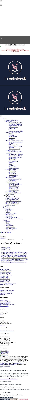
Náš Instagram (9, 225)
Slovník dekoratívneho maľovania (14, 218)
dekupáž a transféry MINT (6, 284)
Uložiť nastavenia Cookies (6, 397)
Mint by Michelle (10, 177)
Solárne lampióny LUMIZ (15, 151)
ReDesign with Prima (11, 181)
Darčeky (11, 162)
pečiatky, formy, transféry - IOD (8, 283)
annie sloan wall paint (5, 273)
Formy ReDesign (13, 187)
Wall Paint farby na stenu (12, 199)
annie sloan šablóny (5, 279)
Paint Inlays (12, 138)
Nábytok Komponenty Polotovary (14, 140)
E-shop (5, 118)
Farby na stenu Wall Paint (15, 124)
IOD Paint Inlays (13, 175)
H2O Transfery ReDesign (15, 184)
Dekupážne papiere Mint (15, 179)
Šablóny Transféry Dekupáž (13, 132)
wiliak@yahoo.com (19, 363)
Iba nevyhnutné (14, 399)
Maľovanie (9, 121)
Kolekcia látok (12, 166)
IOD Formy (12, 172)
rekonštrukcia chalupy (5, 301)
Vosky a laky (12, 128)
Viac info (8, 44)
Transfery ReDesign (14, 183)
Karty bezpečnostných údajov (13, 192)
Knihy (10, 164)
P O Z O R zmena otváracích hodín (15, 49)
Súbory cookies (10, 194)
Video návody (9, 209)
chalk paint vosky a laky (6, 274)
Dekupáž (11, 139)
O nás (7, 223)
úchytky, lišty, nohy (4, 281)
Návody (8, 212)
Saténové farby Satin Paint (15, 125)
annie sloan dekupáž (5, 280)
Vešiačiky (11, 147)
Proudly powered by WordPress (7, 364)
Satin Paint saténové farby (12, 198)
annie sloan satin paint (5, 272)
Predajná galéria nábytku (12, 120)
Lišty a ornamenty (13, 144)
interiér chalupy (4, 300)
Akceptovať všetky (5, 399)
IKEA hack (9, 216)
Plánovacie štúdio (10, 205)
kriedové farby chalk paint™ (7, 290)
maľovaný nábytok (4, 269)
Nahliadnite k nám (10, 227)
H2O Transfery (13, 136)
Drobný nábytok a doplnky (15, 142)
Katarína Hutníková (5, 363)
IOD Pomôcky (12, 176)
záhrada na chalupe (4, 303)
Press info (8, 224)
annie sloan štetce (4, 276)
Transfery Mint (12, 180)
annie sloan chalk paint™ (6, 270)
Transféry (11, 135)
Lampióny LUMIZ (10, 150)
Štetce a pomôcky (13, 161)
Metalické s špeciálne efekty (16, 131)
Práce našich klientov (11, 213)
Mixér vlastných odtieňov (12, 203)
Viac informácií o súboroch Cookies (8, 379)
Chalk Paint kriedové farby (12, 197)
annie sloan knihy (4, 277)
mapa (1, 314)
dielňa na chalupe (4, 306)
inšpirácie (2, 294)
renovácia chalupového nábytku (7, 304)
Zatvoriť (13, 44)
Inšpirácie (8, 210)
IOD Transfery (12, 173)
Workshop (5, 206)
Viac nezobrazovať (20, 44)
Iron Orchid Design (11, 169)
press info (2, 324)
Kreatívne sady (13, 158)
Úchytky (11, 143)
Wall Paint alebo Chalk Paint (13, 202)
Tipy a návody (6, 207)
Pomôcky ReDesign (14, 190)
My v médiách (9, 214)
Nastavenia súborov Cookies (7, 330)
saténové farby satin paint (6, 293)
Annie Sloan (9, 153)
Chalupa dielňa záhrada (12, 217)
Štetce (10, 129)
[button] (15, 38)
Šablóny (11, 134)
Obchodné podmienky (11, 191)
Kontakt (5, 220)
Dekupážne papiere (14, 168)
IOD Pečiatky (12, 170)
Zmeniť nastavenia (23, 399)
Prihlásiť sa (2, 238)
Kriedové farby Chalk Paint (16, 123)
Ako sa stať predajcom (11, 228)
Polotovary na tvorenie (14, 149)
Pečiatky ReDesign (14, 188)
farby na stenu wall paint (6, 291)
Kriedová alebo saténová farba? (13, 201)
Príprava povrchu (13, 127)
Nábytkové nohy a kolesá (15, 146)
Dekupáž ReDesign (14, 186)
